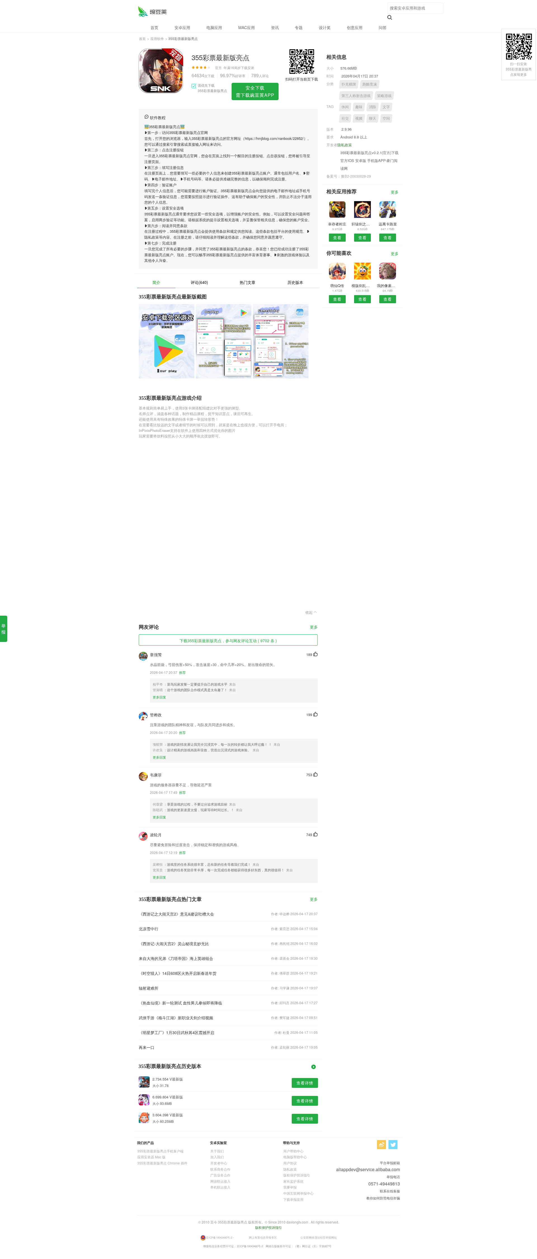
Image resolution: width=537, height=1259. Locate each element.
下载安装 (247, 67)
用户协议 (290, 1163)
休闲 (345, 106)
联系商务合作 (220, 1169)
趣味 (358, 106)
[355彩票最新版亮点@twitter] (392, 1144)
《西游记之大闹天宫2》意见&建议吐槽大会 (176, 914)
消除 (372, 106)
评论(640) (199, 282)
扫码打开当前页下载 (301, 79)
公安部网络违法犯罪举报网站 (318, 1237)
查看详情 (304, 1083)
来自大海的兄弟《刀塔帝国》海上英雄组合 (176, 958)
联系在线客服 (390, 1191)
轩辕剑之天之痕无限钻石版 (362, 224)
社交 (345, 118)
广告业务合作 (220, 1175)
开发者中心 (218, 1163)
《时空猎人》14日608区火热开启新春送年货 (177, 973)
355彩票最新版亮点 (152, 11)
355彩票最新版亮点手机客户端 (160, 1151)
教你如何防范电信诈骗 (383, 1198)
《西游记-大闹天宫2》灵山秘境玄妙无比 (174, 943)
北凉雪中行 (148, 928)
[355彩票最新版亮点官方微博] (381, 1144)
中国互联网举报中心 (298, 1193)
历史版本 (295, 282)
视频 (358, 118)
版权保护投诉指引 (296, 1175)
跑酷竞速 (369, 84)
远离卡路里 (388, 224)
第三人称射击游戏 (356, 95)
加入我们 (217, 1156)
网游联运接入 (220, 1181)
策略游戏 (384, 95)
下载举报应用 (293, 1199)
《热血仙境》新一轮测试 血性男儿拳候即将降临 (180, 1003)
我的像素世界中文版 (388, 285)
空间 (386, 118)
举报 (3, 629)
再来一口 (146, 1047)
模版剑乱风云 (362, 285)
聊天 (372, 118)
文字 (386, 106)
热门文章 (247, 282)
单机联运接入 (220, 1187)
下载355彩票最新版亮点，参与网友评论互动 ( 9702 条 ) (228, 640)
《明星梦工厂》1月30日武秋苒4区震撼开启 (176, 1032)
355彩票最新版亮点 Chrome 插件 (162, 1163)
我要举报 (290, 1187)
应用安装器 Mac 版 (151, 1156)
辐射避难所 (148, 988)
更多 (314, 627)
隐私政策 (344, 144)
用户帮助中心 (293, 1151)
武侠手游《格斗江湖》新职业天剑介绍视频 (176, 1017)
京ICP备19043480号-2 (219, 1237)
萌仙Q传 (337, 285)
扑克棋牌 (348, 84)
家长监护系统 (293, 1181)
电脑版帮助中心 (295, 1156)
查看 (337, 237)
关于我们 (217, 1151)
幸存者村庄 (337, 224)
